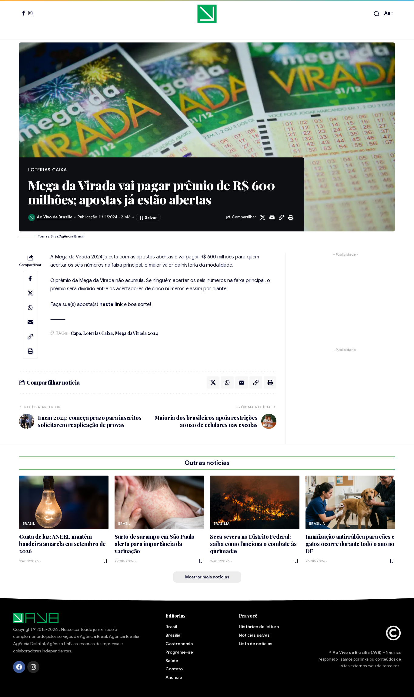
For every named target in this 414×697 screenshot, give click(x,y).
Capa (76, 333)
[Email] (272, 217)
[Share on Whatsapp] (30, 307)
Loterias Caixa (98, 333)
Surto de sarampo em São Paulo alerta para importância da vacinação (155, 544)
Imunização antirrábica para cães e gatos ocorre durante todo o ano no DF (350, 544)
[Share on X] (262, 217)
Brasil (29, 523)
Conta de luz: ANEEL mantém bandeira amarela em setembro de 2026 (62, 544)
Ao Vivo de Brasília (54, 217)
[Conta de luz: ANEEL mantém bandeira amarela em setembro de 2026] (64, 502)
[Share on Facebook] (30, 278)
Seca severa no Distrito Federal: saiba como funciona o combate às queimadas (253, 544)
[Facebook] (24, 13)
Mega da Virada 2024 (136, 333)
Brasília (222, 523)
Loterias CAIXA (47, 170)
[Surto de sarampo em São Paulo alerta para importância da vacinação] (159, 502)
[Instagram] (30, 13)
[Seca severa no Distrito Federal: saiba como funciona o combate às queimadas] (254, 502)
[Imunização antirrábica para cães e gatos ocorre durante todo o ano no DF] (350, 502)
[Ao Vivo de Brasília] (206, 14)
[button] (376, 14)
